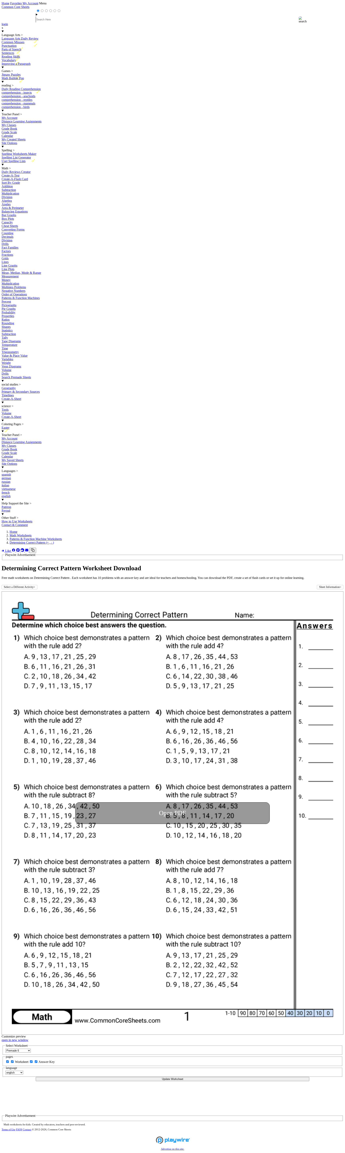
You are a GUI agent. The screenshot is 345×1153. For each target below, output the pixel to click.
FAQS (19, 1129)
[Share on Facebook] (14, 550)
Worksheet (22, 1062)
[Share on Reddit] (23, 550)
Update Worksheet (172, 1079)
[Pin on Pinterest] (18, 550)
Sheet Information (330, 587)
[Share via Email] (27, 550)
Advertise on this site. (172, 1149)
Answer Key (47, 1062)
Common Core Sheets (15, 7)
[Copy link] (32, 550)
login (5, 24)
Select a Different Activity (19, 587)
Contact (27, 1129)
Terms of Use (8, 1129)
